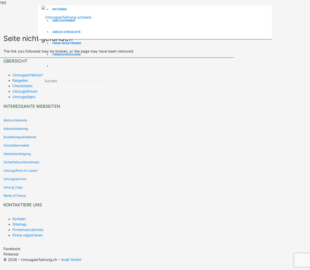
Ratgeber (20, 80)
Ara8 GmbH (71, 259)
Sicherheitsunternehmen (21, 162)
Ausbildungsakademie (19, 137)
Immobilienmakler (16, 145)
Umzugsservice (14, 179)
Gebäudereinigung (17, 154)
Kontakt (19, 219)
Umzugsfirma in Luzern (20, 170)
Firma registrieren (27, 235)
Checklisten (22, 86)
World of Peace (14, 196)
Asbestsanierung (15, 128)
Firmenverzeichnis (27, 229)
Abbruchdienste (15, 120)
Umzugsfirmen (24, 91)
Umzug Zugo (13, 187)
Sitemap (19, 224)
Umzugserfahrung (27, 75)
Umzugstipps (23, 96)
